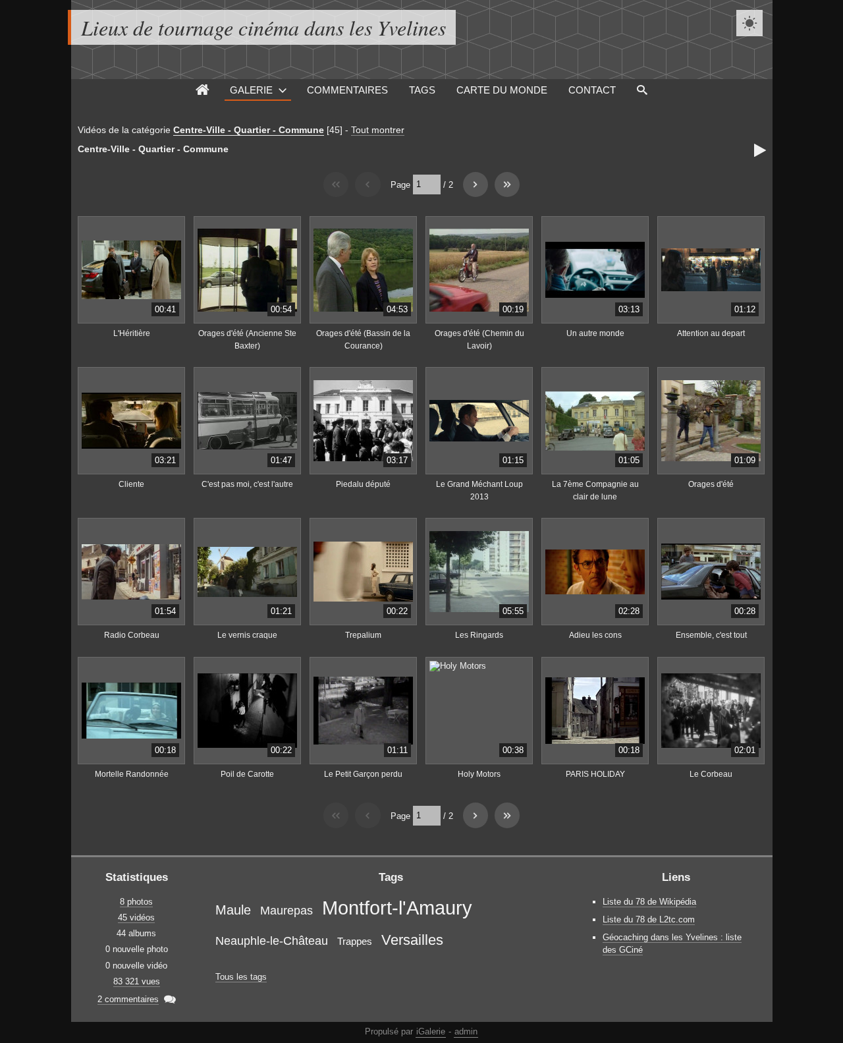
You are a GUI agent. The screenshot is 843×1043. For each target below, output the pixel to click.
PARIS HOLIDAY (595, 774)
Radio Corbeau (131, 635)
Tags (422, 90)
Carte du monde (501, 90)
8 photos (136, 902)
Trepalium (363, 635)
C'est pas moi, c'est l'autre (247, 484)
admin (465, 1031)
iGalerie (430, 1031)
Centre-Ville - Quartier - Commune (248, 130)
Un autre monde (595, 333)
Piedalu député (363, 484)
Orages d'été (711, 484)
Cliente (131, 484)
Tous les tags (241, 977)
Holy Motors (479, 774)
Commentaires (347, 90)
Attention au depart (711, 333)
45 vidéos (136, 917)
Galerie (251, 90)
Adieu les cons (595, 635)
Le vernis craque (247, 635)
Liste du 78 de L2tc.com (649, 919)
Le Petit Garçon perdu (363, 774)
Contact (592, 90)
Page (400, 184)
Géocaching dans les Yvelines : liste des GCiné (672, 943)
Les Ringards (479, 635)
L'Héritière (131, 333)
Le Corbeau (711, 774)
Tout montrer (377, 130)
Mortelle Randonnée (132, 774)
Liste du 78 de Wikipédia (649, 902)
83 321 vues (136, 981)
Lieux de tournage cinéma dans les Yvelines (263, 27)
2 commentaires (128, 999)
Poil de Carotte (247, 774)
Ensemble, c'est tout (711, 635)
